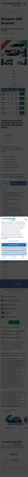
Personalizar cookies (14, 253)
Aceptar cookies (14, 244)
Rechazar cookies (14, 249)
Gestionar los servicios (13, 240)
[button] (25, 219)
